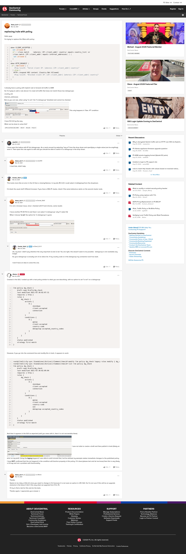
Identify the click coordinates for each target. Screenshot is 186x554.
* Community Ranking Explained (140, 241)
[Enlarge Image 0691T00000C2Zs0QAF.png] (39, 446)
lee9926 (145, 157)
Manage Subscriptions (111, 512)
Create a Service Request (111, 516)
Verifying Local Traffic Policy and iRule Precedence (151, 215)
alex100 (15, 142)
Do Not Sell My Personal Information (103, 546)
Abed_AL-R (14, 25)
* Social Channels (134, 254)
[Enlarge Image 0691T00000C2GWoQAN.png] (36, 110)
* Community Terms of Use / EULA (140, 239)
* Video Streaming (135, 256)
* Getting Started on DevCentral (139, 235)
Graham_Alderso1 (147, 204)
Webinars (74, 520)
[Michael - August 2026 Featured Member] (155, 33)
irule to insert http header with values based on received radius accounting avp (155, 169)
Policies (69, 546)
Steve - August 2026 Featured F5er (142, 84)
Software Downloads (111, 518)
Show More (156, 175)
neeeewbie (146, 144)
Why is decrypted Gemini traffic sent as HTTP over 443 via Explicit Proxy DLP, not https (156, 142)
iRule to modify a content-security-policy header (150, 188)
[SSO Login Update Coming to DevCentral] (155, 108)
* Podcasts (132, 253)
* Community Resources (136, 243)
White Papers (74, 514)
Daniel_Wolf (16, 178)
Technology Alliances (149, 514)
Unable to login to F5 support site (145, 162)
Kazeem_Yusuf (147, 171)
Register (173, 9)
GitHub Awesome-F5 (135, 260)
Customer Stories (74, 518)
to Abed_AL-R (37, 246)
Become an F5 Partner (148, 516)
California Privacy (85, 546)
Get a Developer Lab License (37, 524)
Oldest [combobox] (119, 136)
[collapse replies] (2, 142)
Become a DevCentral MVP (37, 527)
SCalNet (145, 151)
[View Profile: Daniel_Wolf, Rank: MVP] (9, 179)
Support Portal (111, 520)
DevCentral (5, 15)
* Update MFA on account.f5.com (140, 247)
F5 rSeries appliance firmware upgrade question (150, 149)
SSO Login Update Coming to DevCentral (144, 121)
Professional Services (112, 514)
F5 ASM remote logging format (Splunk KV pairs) (150, 155)
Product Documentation (74, 512)
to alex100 (39, 161)
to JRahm (39, 475)
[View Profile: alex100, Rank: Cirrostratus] (9, 143)
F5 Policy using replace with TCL (144, 195)
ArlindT (145, 197)
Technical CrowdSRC (37, 518)
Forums (13, 15)
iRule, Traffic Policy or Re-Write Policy (146, 208)
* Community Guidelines (137, 237)
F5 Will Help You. (139, 228)
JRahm (14, 274)
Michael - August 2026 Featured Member (144, 47)
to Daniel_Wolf (40, 200)
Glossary (74, 516)
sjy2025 (144, 211)
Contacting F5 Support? (137, 229)
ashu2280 (146, 164)
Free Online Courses (74, 522)
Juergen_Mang (147, 190)
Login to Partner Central (149, 518)
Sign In (180, 9)
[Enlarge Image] (65, 227)
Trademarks (61, 546)
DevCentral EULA (37, 522)
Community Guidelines (37, 520)
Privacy (75, 546)
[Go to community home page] (11, 9)
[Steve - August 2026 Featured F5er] (155, 70)
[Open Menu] (182, 15)
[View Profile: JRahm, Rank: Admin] (9, 275)
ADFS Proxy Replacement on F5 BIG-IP (147, 202)
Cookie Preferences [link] (122, 546)
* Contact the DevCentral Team (139, 245)
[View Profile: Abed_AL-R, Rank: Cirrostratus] (7, 25)
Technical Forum (22, 15)
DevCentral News (132, 50)
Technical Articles (37, 516)
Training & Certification (74, 524)
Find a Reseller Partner (148, 512)
